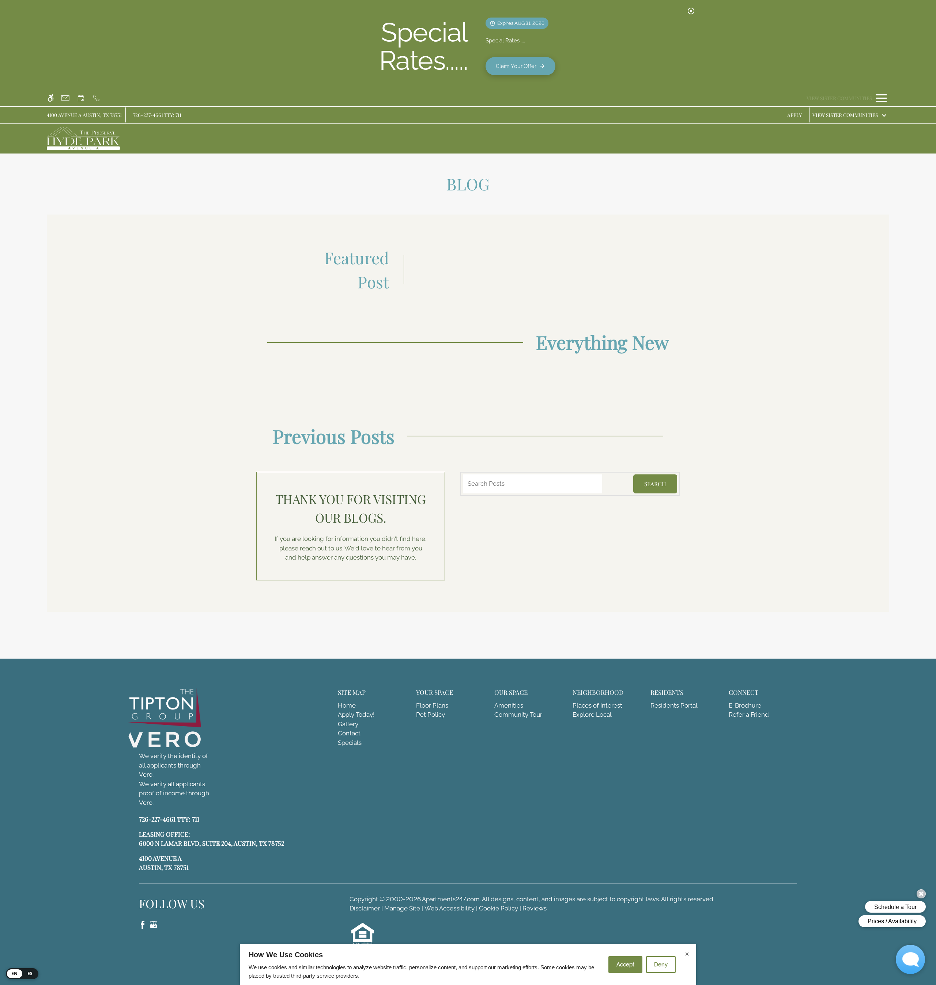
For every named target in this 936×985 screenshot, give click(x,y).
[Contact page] (68, 98)
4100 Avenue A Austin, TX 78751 (84, 114)
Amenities (508, 705)
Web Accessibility (449, 908)
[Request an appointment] (84, 98)
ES (30, 973)
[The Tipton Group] (170, 708)
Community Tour (518, 714)
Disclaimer (365, 908)
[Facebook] (143, 924)
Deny (661, 964)
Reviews (534, 908)
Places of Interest (597, 705)
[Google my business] (153, 924)
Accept (625, 964)
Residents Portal (674, 705)
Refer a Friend (749, 714)
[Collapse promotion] (691, 11)
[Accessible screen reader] (54, 98)
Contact (349, 733)
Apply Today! (356, 714)
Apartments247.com (451, 899)
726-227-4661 (157, 114)
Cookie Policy (498, 908)
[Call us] (99, 98)
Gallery (348, 724)
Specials (350, 742)
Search (655, 484)
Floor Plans (432, 705)
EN (14, 973)
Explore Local (592, 714)
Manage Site (402, 908)
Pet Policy (430, 714)
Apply (794, 114)
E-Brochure (745, 705)
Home (347, 705)
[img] (83, 138)
